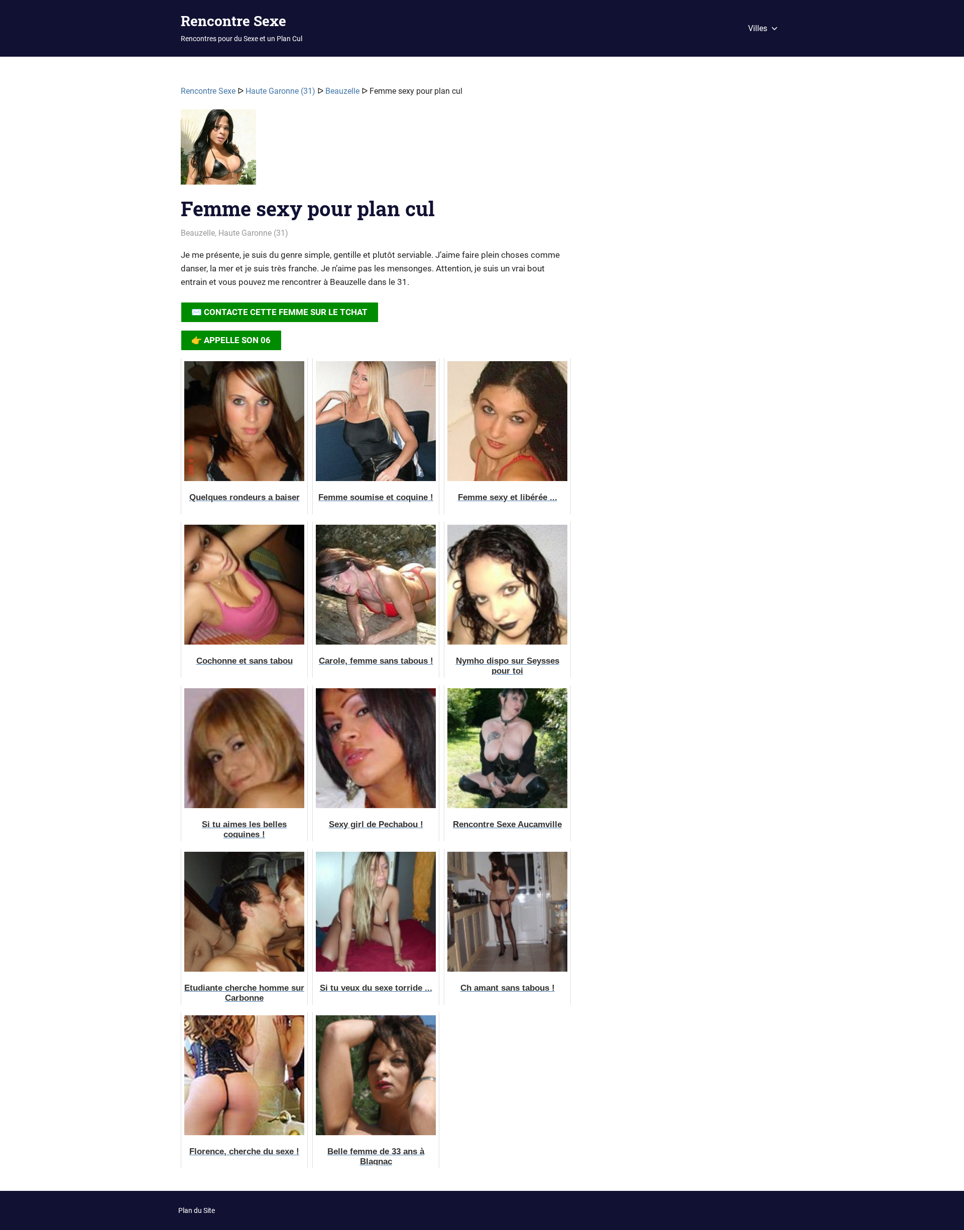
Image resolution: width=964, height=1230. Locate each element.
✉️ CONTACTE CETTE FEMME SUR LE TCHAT (279, 312)
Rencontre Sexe (233, 21)
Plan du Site (196, 1210)
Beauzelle (342, 91)
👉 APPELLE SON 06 (231, 340)
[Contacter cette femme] (218, 151)
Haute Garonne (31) (280, 91)
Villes (757, 28)
